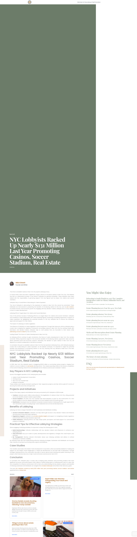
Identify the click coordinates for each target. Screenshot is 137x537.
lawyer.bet (23, 470)
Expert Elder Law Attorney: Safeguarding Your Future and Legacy (56, 480)
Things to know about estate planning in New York (23, 524)
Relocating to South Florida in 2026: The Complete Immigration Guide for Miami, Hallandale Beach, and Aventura (105, 300)
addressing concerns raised (17, 331)
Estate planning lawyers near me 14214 (100, 320)
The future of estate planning (96, 357)
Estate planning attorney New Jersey (99, 314)
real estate (30, 366)
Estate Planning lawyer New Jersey (98, 344)
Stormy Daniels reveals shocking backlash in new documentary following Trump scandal (24, 503)
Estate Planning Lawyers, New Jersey (99, 338)
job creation (70, 307)
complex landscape (46, 466)
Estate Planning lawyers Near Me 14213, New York (103, 308)
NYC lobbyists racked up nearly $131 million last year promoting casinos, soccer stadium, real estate (45, 468)
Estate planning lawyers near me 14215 (100, 326)
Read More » (14, 516)
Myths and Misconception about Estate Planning (103, 332)
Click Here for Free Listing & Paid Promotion (88, 2)
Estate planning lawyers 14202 (97, 351)
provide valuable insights (40, 416)
